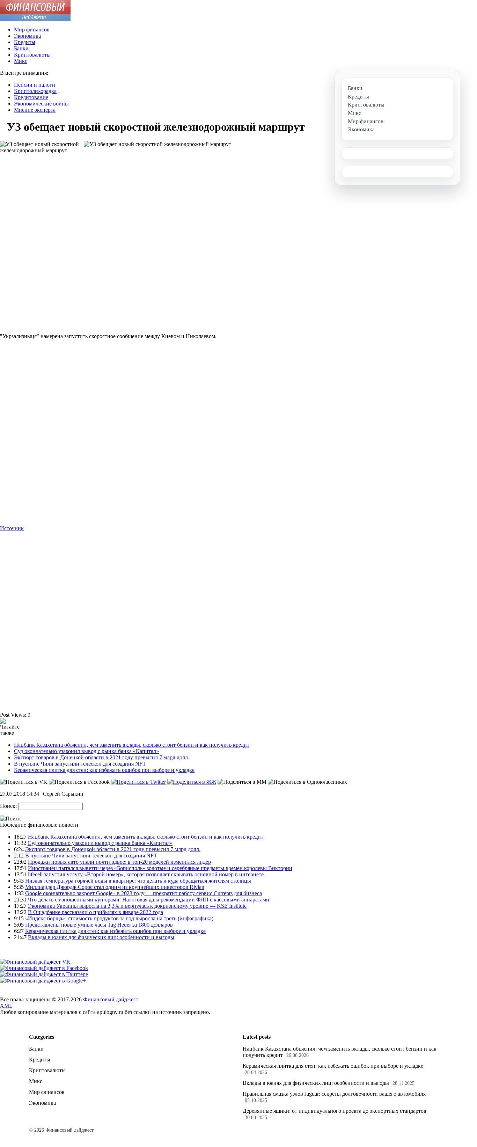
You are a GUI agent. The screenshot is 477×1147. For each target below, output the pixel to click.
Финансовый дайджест (110, 999)
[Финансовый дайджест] (35, 19)
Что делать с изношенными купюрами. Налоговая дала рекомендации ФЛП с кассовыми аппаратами (148, 900)
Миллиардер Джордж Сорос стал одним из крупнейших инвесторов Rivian (114, 887)
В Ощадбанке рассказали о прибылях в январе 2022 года (95, 912)
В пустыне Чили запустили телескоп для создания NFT (80, 764)
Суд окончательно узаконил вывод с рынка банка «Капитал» (86, 751)
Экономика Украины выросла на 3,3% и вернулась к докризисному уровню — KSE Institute (137, 906)
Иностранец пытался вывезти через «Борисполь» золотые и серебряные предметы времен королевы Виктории (160, 868)
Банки (21, 48)
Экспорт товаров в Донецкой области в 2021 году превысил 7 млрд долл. (101, 757)
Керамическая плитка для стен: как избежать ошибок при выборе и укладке (104, 770)
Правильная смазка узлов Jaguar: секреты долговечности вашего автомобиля (334, 1094)
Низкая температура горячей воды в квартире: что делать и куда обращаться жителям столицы (138, 881)
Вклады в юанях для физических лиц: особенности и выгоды (101, 937)
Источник (12, 528)
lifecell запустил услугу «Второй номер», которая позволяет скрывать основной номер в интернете (146, 874)
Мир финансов (32, 29)
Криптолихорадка (35, 91)
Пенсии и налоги (34, 85)
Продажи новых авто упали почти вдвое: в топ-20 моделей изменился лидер (119, 862)
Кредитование (31, 97)
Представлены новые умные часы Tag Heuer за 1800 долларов (99, 925)
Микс (20, 61)
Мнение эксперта (35, 110)
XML (6, 1006)
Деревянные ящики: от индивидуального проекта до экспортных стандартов (334, 1111)
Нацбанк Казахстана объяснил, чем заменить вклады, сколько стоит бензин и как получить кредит (131, 745)
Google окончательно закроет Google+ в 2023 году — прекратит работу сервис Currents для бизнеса (143, 893)
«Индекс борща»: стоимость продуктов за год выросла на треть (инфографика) (119, 918)
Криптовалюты (32, 55)
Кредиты (24, 42)
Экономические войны (41, 104)
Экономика (27, 36)
